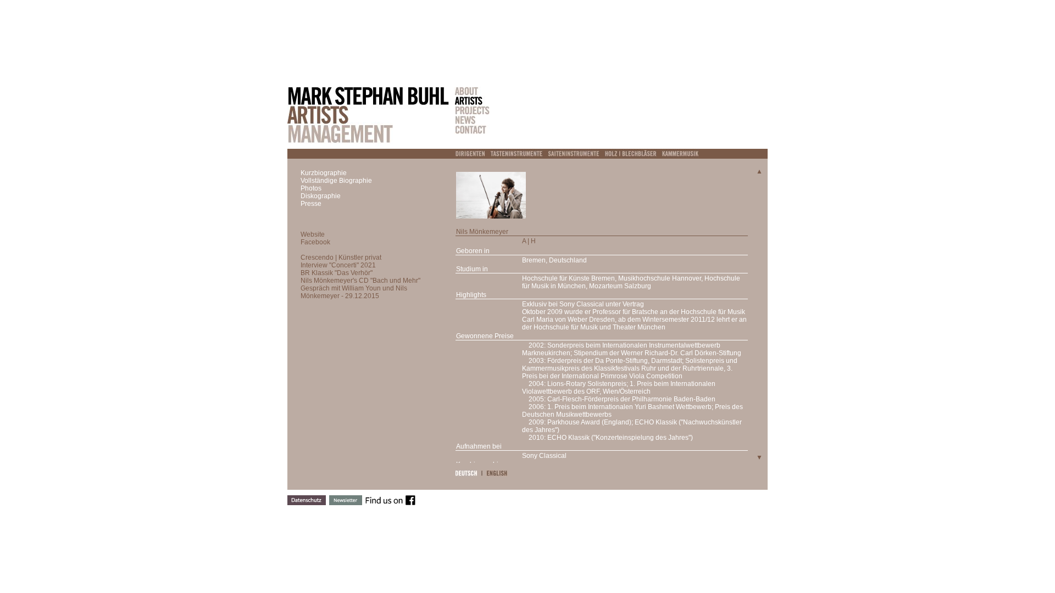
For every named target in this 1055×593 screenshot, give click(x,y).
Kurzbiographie (324, 173)
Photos (311, 188)
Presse (311, 204)
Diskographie (321, 196)
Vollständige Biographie (336, 180)
